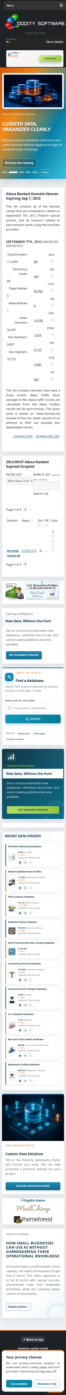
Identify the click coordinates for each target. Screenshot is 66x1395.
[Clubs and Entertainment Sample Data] (25, 1056)
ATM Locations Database (21, 896)
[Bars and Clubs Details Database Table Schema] (20, 1056)
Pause (45, 172)
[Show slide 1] (4, 172)
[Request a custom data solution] (33, 1118)
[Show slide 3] (21, 172)
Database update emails (33, 1348)
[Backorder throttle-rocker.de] (53, 531)
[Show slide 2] (13, 172)
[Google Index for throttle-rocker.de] (53, 549)
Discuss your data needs (33, 1186)
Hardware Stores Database (22, 922)
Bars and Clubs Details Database (25, 1039)
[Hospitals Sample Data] (25, 1030)
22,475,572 (29, 551)
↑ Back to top (33, 1340)
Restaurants (24, 733)
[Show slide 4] (28, 172)
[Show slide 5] (34, 172)
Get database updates (24, 655)
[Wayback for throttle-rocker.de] (53, 540)
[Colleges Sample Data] (25, 1005)
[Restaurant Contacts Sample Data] (25, 1081)
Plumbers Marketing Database (24, 846)
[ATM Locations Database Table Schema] (20, 913)
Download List (48, 436)
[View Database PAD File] (31, 863)
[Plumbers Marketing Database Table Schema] (20, 863)
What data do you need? (20, 700)
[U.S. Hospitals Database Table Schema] (20, 1030)
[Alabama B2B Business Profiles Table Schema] (20, 888)
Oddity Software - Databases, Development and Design (34, 21)
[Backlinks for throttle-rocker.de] (53, 545)
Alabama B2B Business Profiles (24, 871)
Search (35, 719)
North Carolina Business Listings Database (31, 942)
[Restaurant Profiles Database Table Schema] (20, 1081)
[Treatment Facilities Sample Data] (25, 980)
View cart (12, 60)
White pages (39, 733)
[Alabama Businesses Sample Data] (25, 888)
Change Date (23, 436)
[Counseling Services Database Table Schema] (20, 980)
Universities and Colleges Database (27, 989)
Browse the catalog (19, 163)
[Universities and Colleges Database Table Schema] (20, 1005)
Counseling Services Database (24, 963)
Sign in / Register (54, 41)
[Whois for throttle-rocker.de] (53, 536)
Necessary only (46, 1384)
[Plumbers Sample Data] (25, 863)
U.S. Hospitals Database (21, 1014)
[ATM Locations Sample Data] (25, 913)
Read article (17, 1307)
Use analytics (19, 1384)
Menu (35, 5)
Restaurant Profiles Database (24, 1064)
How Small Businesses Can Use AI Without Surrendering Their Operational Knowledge (32, 1249)
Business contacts (15, 739)
